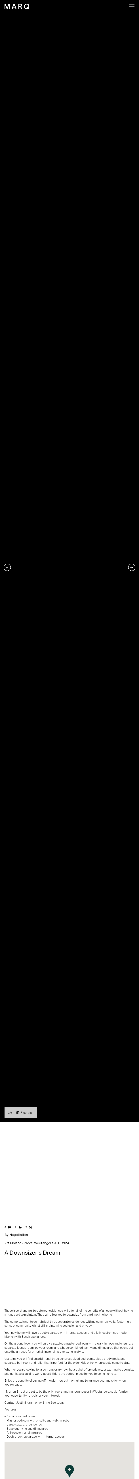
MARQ (17, 6)
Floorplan (27, 1112)
